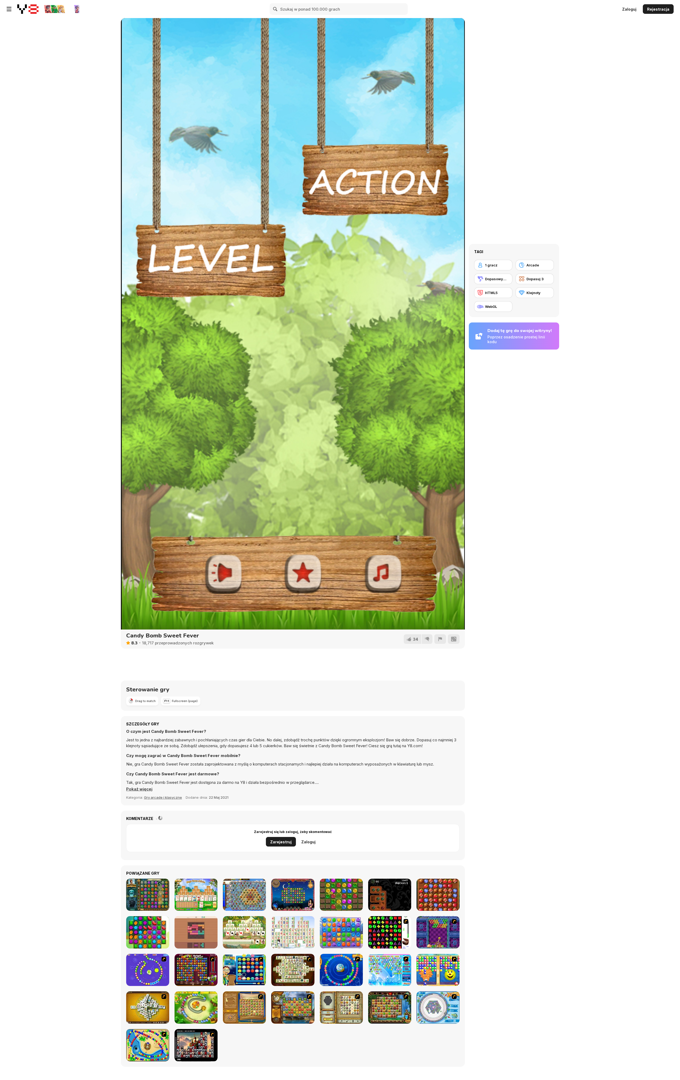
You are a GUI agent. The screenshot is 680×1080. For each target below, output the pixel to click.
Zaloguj (629, 9)
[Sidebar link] (9, 9)
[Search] (275, 9)
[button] (139, 789)
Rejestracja (658, 9)
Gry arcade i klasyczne (163, 797)
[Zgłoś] (440, 639)
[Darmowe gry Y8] (28, 9)
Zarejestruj (281, 842)
